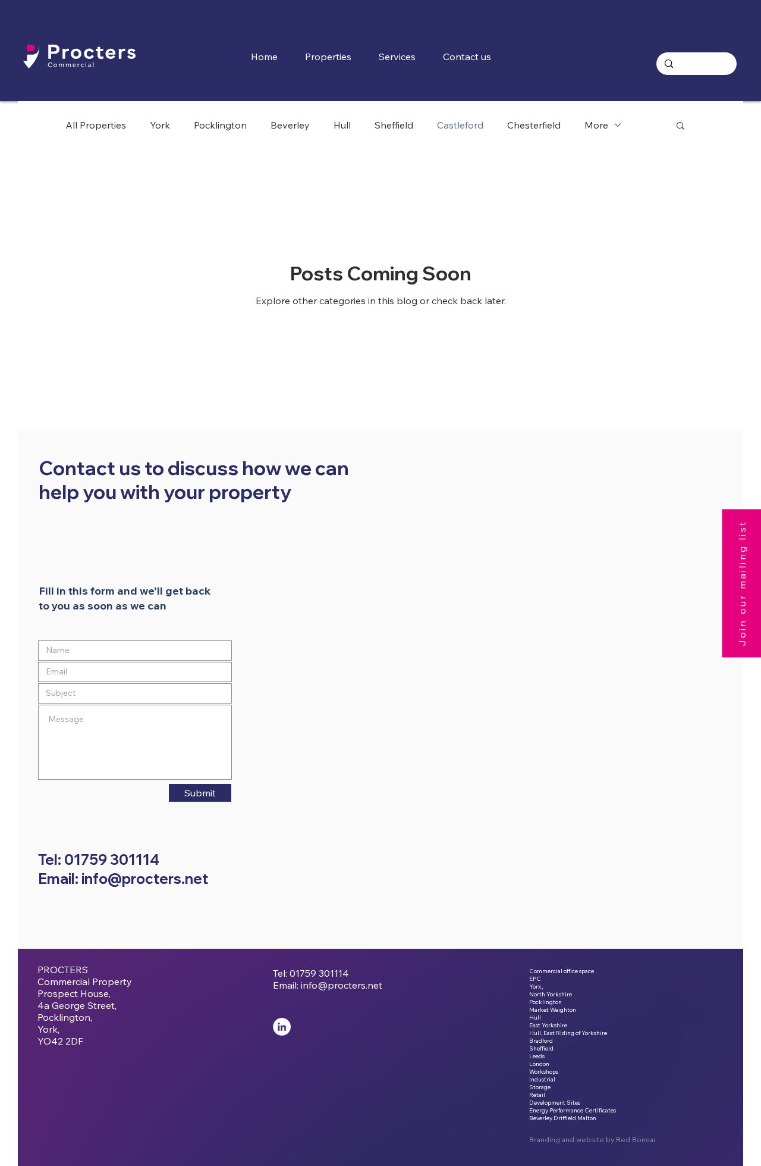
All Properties (95, 125)
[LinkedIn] (282, 1027)
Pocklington (220, 125)
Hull (342, 125)
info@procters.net (341, 985)
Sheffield (394, 125)
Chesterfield (534, 125)
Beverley (290, 125)
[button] (402, 56)
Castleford (460, 125)
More (596, 125)
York (160, 125)
